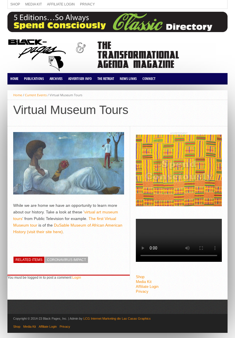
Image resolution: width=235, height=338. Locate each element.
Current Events (36, 95)
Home (14, 78)
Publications (34, 78)
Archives (56, 78)
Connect (148, 78)
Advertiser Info (80, 78)
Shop (15, 4)
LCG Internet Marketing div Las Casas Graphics (117, 318)
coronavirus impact (66, 260)
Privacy (87, 4)
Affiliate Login (61, 4)
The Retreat (105, 78)
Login (76, 278)
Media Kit (33, 4)
